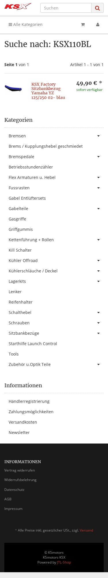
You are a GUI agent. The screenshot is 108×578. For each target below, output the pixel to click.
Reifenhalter (21, 302)
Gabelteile (18, 208)
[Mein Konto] (98, 24)
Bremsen (17, 136)
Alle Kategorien (27, 24)
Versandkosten (23, 422)
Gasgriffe (17, 219)
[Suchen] (97, 8)
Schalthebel (20, 312)
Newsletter (19, 432)
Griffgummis (21, 229)
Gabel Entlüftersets (27, 198)
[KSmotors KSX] (18, 6)
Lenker (15, 291)
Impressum (13, 508)
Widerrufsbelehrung (20, 479)
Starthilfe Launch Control (33, 343)
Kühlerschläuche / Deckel (33, 271)
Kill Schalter (20, 250)
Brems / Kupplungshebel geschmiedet (46, 146)
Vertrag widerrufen (19, 470)
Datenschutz (14, 489)
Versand (86, 530)
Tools (14, 354)
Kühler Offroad (23, 260)
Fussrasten (19, 187)
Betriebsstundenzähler (31, 167)
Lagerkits (17, 281)
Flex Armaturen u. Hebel (32, 177)
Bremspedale (21, 156)
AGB (8, 499)
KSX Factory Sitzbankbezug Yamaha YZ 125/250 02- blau (48, 91)
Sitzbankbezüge (24, 333)
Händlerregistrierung (29, 401)
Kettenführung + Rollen (31, 239)
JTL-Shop (64, 562)
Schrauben (19, 323)
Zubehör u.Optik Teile (30, 364)
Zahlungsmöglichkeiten (31, 411)
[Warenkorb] (83, 24)
